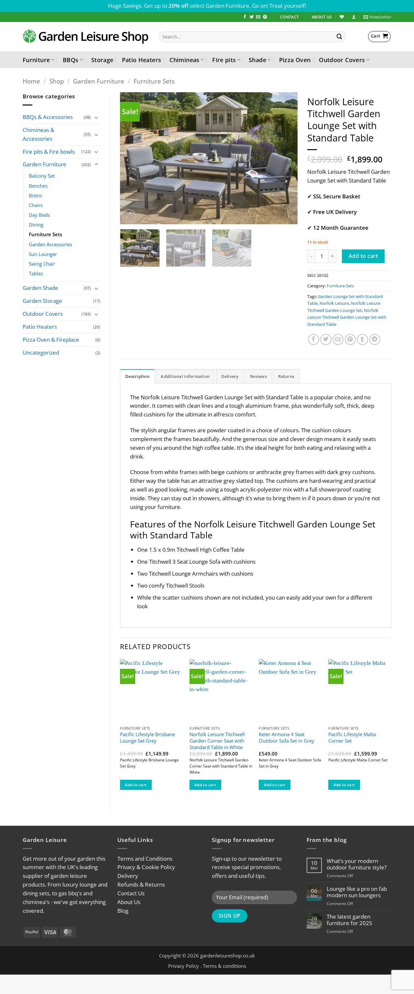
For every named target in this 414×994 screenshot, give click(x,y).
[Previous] (131, 158)
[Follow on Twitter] (252, 17)
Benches (38, 185)
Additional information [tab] (185, 376)
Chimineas (184, 60)
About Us (128, 902)
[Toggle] (96, 117)
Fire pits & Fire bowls (49, 151)
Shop (56, 81)
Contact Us (131, 893)
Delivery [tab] (230, 376)
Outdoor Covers (342, 60)
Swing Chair (42, 263)
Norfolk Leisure (334, 303)
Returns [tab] (286, 376)
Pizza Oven (295, 60)
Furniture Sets (154, 81)
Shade (257, 60)
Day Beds (39, 215)
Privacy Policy (183, 966)
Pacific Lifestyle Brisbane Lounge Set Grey (147, 737)
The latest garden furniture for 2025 (349, 919)
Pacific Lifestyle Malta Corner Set (352, 737)
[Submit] (339, 36)
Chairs (36, 205)
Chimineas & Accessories (38, 134)
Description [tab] (137, 376)
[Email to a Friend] (338, 339)
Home (31, 81)
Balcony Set (42, 175)
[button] (354, 17)
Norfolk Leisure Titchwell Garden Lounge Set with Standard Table (346, 317)
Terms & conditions (224, 966)
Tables (36, 273)
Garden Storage (42, 300)
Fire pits (224, 60)
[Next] (286, 158)
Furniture (36, 60)
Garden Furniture (98, 81)
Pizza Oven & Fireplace (51, 339)
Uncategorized (41, 352)
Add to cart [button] (136, 785)
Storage (102, 60)
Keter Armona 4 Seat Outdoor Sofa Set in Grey (286, 737)
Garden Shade (40, 288)
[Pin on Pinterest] (350, 339)
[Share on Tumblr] (362, 339)
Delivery (127, 875)
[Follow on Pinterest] (265, 17)
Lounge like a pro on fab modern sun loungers (357, 892)
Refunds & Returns (141, 884)
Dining (36, 224)
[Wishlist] (342, 17)
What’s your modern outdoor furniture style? (357, 864)
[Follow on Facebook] (245, 17)
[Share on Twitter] (326, 339)
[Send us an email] (258, 17)
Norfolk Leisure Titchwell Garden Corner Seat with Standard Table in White (217, 740)
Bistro (35, 195)
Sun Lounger (43, 254)
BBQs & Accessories (48, 117)
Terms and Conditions (144, 858)
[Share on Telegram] (375, 339)
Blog (122, 910)
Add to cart (363, 256)
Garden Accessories (50, 244)
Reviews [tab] (258, 376)
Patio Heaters (141, 60)
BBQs (70, 60)
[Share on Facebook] (313, 339)
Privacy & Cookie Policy (146, 867)
